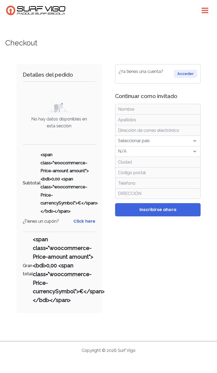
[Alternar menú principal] (205, 10)
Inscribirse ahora (157, 210)
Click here (84, 221)
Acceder (185, 73)
